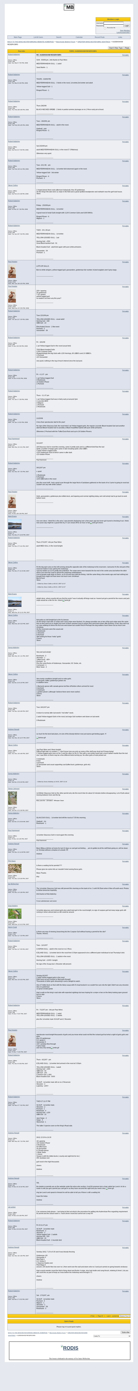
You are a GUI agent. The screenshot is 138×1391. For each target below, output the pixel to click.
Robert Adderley (14, 54)
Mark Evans (12, 516)
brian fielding (13, 906)
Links (120, 37)
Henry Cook (12, 927)
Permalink (125, 55)
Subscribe (125, 1332)
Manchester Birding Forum (65, 42)
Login (127, 26)
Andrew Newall (13, 729)
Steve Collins (13, 185)
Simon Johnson (13, 789)
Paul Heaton (12, 262)
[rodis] (69, 1348)
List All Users (38, 37)
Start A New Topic (116, 48)
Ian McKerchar (13, 884)
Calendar (79, 37)
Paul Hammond (13, 439)
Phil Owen (12, 861)
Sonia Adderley (13, 648)
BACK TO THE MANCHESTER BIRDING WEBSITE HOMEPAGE (30, 42)
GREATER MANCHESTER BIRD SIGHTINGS (94, 42)
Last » (108, 1316)
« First (92, 1316)
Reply (127, 48)
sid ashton (12, 1207)
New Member (125, 30)
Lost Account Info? (123, 32)
